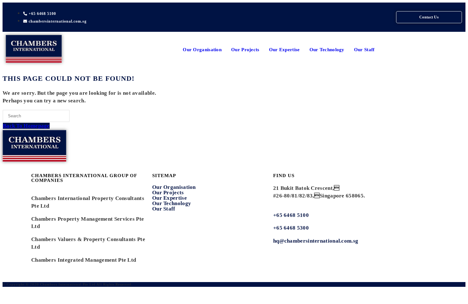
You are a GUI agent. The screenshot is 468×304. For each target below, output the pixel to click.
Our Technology (326, 49)
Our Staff (364, 49)
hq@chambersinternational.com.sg (315, 241)
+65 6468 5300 (291, 228)
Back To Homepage (26, 126)
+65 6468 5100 (291, 215)
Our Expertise (284, 49)
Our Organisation (202, 49)
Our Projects (245, 49)
